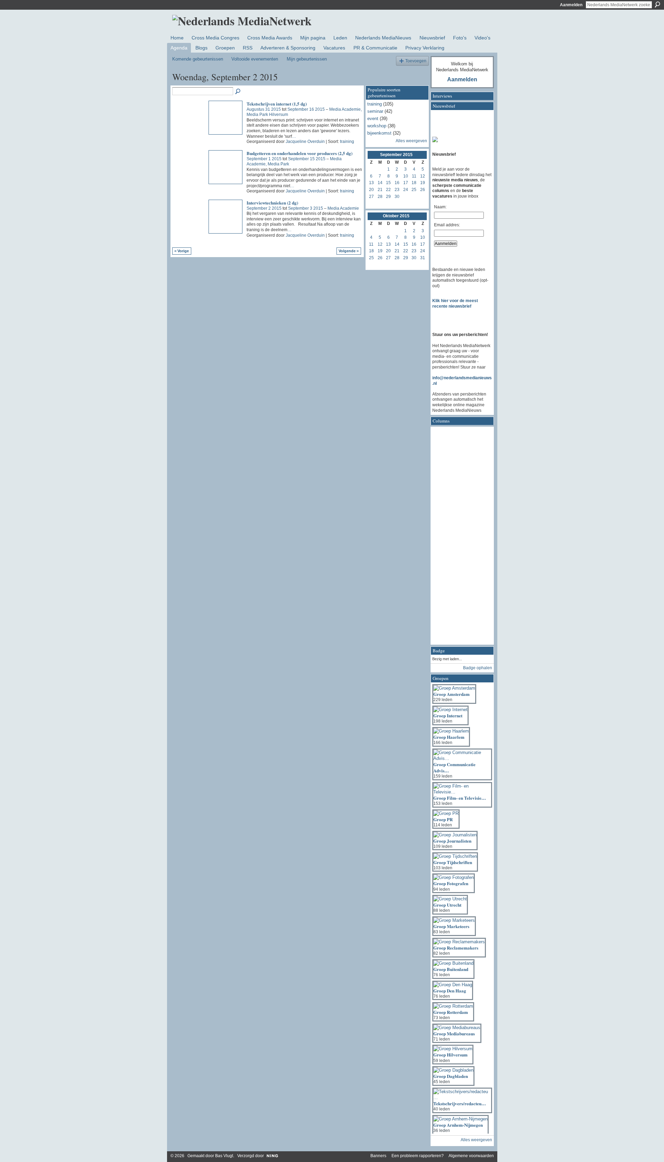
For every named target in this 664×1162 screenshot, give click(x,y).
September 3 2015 (305, 208)
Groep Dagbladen (450, 1076)
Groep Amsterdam (451, 694)
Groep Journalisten (452, 840)
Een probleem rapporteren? (417, 1155)
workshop (376, 125)
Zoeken (657, 4)
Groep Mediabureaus (454, 1033)
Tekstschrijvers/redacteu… (459, 1103)
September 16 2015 (306, 109)
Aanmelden (571, 4)
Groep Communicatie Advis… (454, 767)
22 (388, 189)
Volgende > (349, 251)
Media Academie (343, 208)
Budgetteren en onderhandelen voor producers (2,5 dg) (299, 153)
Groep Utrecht (447, 904)
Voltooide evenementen (254, 59)
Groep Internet (447, 715)
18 (414, 182)
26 (422, 189)
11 (414, 176)
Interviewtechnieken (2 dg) (272, 202)
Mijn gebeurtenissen (307, 59)
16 (397, 182)
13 (371, 182)
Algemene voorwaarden (471, 1155)
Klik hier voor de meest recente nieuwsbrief (455, 303)
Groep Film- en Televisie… (459, 798)
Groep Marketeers (451, 926)
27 (371, 196)
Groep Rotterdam (450, 1012)
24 (405, 189)
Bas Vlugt (224, 1155)
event (372, 118)
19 (422, 182)
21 (380, 189)
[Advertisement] (460, 538)
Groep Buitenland (450, 969)
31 (422, 257)
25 (414, 189)
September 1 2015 (264, 158)
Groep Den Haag (449, 990)
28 (380, 196)
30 (397, 196)
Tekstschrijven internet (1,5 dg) (277, 103)
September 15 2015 (306, 158)
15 (388, 182)
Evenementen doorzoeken (238, 92)
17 (405, 182)
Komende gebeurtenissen (197, 59)
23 (397, 189)
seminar (375, 111)
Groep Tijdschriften (452, 862)
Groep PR (443, 819)
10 (405, 176)
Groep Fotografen (450, 883)
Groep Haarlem (448, 737)
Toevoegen (415, 60)
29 (388, 196)
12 (422, 176)
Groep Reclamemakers (455, 947)
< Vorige (181, 251)
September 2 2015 (264, 208)
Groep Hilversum (450, 1054)
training (347, 141)
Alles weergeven (411, 140)
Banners (378, 1155)
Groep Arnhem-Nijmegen (458, 1125)
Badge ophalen (477, 667)
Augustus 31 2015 (264, 109)
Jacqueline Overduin (305, 141)
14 (380, 182)
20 (371, 189)
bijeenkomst (379, 133)
